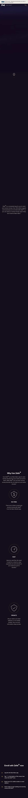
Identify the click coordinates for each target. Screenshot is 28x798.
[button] (26, 5)
